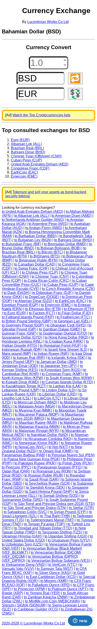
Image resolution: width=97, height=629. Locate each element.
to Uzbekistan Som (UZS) (22, 544)
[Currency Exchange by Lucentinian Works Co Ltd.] (11, 14)
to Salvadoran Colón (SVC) (25, 512)
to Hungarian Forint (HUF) (60, 345)
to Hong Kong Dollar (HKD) (66, 337)
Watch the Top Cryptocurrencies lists (41, 115)
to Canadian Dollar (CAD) (34, 264)
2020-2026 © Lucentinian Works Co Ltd (33, 623)
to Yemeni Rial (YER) (43, 593)
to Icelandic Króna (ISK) (66, 358)
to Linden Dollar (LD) (59, 390)
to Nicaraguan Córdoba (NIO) (48, 439)
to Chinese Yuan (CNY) (50, 276)
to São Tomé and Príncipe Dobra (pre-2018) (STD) (54, 504)
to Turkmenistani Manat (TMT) (50, 520)
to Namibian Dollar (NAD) (47, 435)
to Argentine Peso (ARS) (48, 224)
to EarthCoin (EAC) (70, 301)
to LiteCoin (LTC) (47, 398)
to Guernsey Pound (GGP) (23, 325)
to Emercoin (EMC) (56, 305)
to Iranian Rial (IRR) (29, 358)
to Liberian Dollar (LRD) (58, 394)
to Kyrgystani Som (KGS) (61, 370)
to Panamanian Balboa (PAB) (40, 453)
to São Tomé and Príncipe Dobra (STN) (35, 508)
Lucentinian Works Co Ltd (48, 22)
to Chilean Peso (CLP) (40, 272)
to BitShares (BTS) (45, 256)
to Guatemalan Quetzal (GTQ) (63, 333)
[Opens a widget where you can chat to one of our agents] (80, 621)
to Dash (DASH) (17, 293)
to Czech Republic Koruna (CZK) (68, 289)
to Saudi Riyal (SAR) (42, 479)
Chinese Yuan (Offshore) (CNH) (36, 156)
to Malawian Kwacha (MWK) (37, 427)
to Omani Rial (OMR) (56, 451)
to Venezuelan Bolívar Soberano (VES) (59, 560)
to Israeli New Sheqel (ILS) (65, 349)
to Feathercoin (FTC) (73, 317)
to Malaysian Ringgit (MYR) (37, 431)
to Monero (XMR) (54, 581)
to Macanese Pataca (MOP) (37, 414)
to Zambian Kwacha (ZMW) (46, 597)
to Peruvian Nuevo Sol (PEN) (71, 455)
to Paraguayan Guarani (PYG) (58, 467)
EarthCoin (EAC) (24, 172)
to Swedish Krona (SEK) (45, 487)
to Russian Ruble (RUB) (43, 475)
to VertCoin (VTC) (62, 565)
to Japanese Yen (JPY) (59, 366)
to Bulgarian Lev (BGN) (32, 240)
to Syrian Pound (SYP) (68, 512)
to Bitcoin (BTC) (50, 252)
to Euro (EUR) (15, 313)
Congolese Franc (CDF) (30, 168)
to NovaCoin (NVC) (30, 447)
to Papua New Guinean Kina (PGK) (32, 459)
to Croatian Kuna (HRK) (64, 341)
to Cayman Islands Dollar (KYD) (67, 382)
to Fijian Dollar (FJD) (74, 313)
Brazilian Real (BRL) (27, 148)
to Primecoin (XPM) (29, 589)
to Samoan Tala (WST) (55, 569)
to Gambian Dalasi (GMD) (59, 329)
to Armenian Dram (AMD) (71, 216)
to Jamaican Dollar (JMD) (57, 362)
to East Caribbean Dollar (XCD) (51, 577)
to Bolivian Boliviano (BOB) (59, 248)
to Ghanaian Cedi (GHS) (66, 325)
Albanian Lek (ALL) (26, 144)
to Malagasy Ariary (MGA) (34, 406)
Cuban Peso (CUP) (26, 160)
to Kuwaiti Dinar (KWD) (20, 382)
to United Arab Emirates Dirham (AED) (32, 211)
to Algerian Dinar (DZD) (33, 301)
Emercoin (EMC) (24, 176)
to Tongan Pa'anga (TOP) (44, 524)
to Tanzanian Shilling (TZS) (60, 532)
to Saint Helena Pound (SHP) (48, 492)
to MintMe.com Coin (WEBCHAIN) (52, 601)
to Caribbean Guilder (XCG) (36, 609)
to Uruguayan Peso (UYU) (69, 540)
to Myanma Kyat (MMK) (33, 410)
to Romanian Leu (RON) (52, 471)
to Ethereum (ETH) (79, 309)
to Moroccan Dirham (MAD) (35, 402)
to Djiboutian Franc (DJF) (52, 293)
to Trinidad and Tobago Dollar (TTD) (43, 528)
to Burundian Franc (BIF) (21, 244)
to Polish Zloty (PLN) (75, 463)
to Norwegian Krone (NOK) (36, 443)
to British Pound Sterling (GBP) (26, 321)
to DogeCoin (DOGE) (42, 297)
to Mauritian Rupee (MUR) (36, 423)
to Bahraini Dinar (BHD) (73, 240)
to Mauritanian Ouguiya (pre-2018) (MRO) (43, 416)
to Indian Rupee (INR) (51, 354)
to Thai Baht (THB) (55, 516)
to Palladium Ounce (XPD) (49, 585)
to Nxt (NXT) (58, 447)
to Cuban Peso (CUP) (61, 285)
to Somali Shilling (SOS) (59, 496)
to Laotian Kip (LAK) (65, 386)
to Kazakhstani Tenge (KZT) (24, 386)
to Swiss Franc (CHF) (31, 268)
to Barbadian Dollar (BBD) (36, 236)
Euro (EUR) (20, 140)
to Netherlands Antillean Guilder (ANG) (33, 220)
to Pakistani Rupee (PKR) (35, 463)
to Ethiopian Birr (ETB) (43, 309)
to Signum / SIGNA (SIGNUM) (43, 603)
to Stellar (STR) (81, 508)
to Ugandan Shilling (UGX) (65, 536)
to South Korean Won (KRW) (69, 378)
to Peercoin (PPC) (16, 467)
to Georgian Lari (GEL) (72, 321)
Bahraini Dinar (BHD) (28, 152)
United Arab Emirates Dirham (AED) (39, 164)
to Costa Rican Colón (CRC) (46, 280)
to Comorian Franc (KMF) (62, 374)
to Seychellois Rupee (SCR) (47, 483)
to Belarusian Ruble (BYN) (36, 260)
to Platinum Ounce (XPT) (68, 589)
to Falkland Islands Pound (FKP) (28, 317)
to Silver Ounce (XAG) (53, 573)
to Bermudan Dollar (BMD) (65, 244)
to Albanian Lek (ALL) (31, 216)
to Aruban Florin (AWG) (43, 228)
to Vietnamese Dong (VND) (24, 565)
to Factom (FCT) (42, 313)
